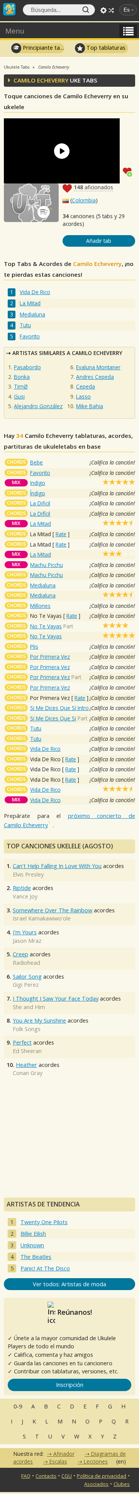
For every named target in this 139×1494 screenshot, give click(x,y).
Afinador (64, 1453)
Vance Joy (25, 896)
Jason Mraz (27, 940)
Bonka (22, 376)
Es (127, 10)
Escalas (58, 1461)
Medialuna (32, 314)
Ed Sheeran (27, 1051)
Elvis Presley (28, 874)
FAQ (26, 1475)
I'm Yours (25, 932)
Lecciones (96, 1461)
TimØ (21, 386)
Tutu (25, 325)
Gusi (19, 396)
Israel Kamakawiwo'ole (42, 918)
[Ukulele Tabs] (9, 8)
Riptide (22, 888)
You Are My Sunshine (39, 1020)
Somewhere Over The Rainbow (52, 910)
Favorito (30, 336)
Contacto (46, 1475)
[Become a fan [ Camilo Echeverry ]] (129, 171)
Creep (20, 954)
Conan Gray (27, 1073)
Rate (61, 534)
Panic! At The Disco (45, 1268)
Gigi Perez (26, 984)
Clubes (122, 1484)
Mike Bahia (89, 406)
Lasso (83, 396)
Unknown (32, 1245)
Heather (26, 1064)
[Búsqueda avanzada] (103, 10)
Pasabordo (27, 367)
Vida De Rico (35, 292)
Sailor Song (27, 976)
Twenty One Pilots (44, 1222)
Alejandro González (38, 406)
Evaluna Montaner (98, 367)
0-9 (18, 1406)
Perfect (22, 1042)
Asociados (96, 1484)
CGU (66, 1475)
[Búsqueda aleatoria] (111, 10)
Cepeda (85, 386)
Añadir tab (98, 240)
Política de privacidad (101, 1475)
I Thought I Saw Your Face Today (55, 998)
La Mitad (30, 303)
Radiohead (26, 962)
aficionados (93, 187)
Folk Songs (27, 1029)
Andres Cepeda (95, 376)
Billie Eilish (33, 1233)
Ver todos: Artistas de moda (69, 1284)
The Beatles (35, 1256)
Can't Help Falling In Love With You (57, 866)
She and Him (29, 1007)
